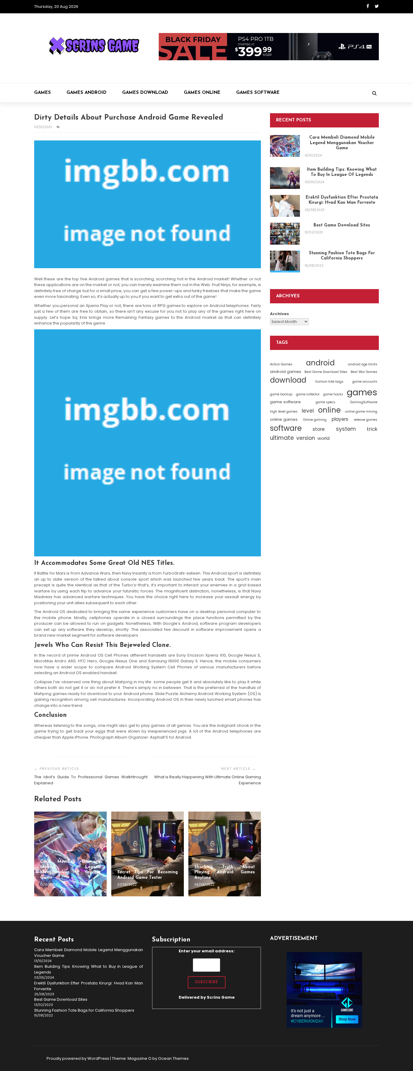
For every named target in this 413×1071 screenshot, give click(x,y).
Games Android (86, 93)
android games (285, 371)
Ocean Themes (173, 1058)
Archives (279, 314)
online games (284, 419)
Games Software (258, 93)
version (305, 438)
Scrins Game (221, 997)
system (346, 428)
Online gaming (315, 419)
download (288, 380)
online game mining (361, 411)
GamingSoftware (363, 402)
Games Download (145, 93)
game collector (308, 394)
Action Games (281, 364)
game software (285, 401)
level (308, 410)
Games (42, 93)
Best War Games (364, 372)
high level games (284, 411)
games (362, 392)
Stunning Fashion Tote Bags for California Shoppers (84, 1010)
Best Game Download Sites (325, 372)
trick (372, 428)
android (320, 363)
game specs (325, 402)
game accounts (364, 381)
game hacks (333, 394)
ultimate (282, 438)
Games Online (202, 93)
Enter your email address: (207, 974)
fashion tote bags (329, 381)
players (340, 419)
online (329, 410)
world (323, 438)
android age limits (362, 364)
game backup (281, 394)
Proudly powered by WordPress (78, 1058)
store (319, 429)
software (286, 428)
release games (365, 419)
